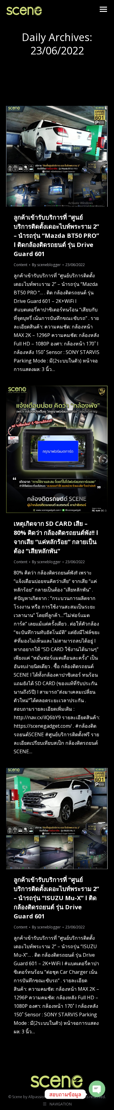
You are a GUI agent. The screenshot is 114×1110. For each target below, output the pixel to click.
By (46, 264)
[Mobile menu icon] (103, 9)
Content (20, 264)
